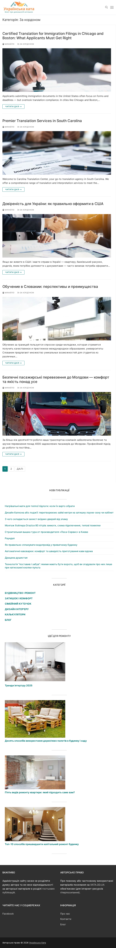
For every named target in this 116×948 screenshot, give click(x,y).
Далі (20, 468)
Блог (63, 924)
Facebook (8, 913)
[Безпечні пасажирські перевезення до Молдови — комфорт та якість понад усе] (56, 414)
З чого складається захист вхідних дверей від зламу (36, 519)
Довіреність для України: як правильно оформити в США (52, 204)
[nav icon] (112, 7)
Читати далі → (13, 106)
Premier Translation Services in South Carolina (42, 121)
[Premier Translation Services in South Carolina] (56, 153)
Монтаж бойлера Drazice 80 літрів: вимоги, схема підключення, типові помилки (53, 525)
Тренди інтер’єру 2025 (18, 685)
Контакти (65, 918)
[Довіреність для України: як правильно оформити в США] (56, 236)
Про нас (65, 913)
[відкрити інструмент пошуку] (106, 7)
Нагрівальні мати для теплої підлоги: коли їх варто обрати (40, 506)
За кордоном (26, 44)
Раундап (10, 538)
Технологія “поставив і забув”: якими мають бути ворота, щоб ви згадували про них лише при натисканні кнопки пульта (58, 566)
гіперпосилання (69, 892)
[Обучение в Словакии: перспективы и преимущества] (56, 319)
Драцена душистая (16, 557)
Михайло (9, 44)
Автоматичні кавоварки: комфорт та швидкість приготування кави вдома (49, 551)
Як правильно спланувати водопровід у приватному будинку (41, 544)
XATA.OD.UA (97, 884)
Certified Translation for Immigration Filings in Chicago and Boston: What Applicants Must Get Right (52, 35)
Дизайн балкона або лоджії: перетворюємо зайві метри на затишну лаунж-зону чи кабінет (59, 512)
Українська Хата (37, 942)
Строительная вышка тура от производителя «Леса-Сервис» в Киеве (46, 531)
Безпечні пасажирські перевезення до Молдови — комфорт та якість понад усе (55, 379)
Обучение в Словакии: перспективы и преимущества (50, 286)
